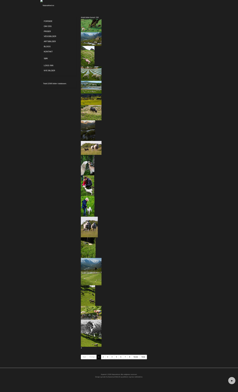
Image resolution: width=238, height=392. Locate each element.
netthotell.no (138, 377)
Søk (46, 58)
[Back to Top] (231, 380)
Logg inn (48, 65)
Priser (47, 31)
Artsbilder (50, 41)
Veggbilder (50, 36)
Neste (136, 357)
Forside (48, 21)
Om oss (48, 26)
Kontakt (48, 51)
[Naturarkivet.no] (51, 5)
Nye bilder (49, 70)
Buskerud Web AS (114, 377)
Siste (143, 357)
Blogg (47, 46)
